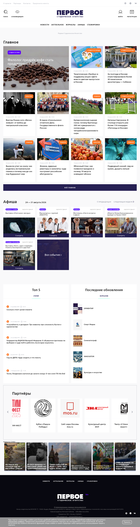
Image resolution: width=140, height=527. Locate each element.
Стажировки (92, 481)
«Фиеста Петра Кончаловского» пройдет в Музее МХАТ (120, 214)
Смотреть (19, 235)
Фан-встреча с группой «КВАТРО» (48, 214)
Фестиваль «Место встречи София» (84, 214)
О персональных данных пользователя (70, 507)
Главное (11, 42)
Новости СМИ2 (9, 442)
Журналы (70, 481)
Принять (127, 522)
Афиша (81, 481)
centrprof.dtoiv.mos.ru (75, 516)
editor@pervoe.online (82, 511)
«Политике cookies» (16, 521)
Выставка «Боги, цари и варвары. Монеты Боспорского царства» (19, 246)
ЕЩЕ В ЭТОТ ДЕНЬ (27, 209)
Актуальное (58, 481)
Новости (46, 481)
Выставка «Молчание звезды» (17, 213)
